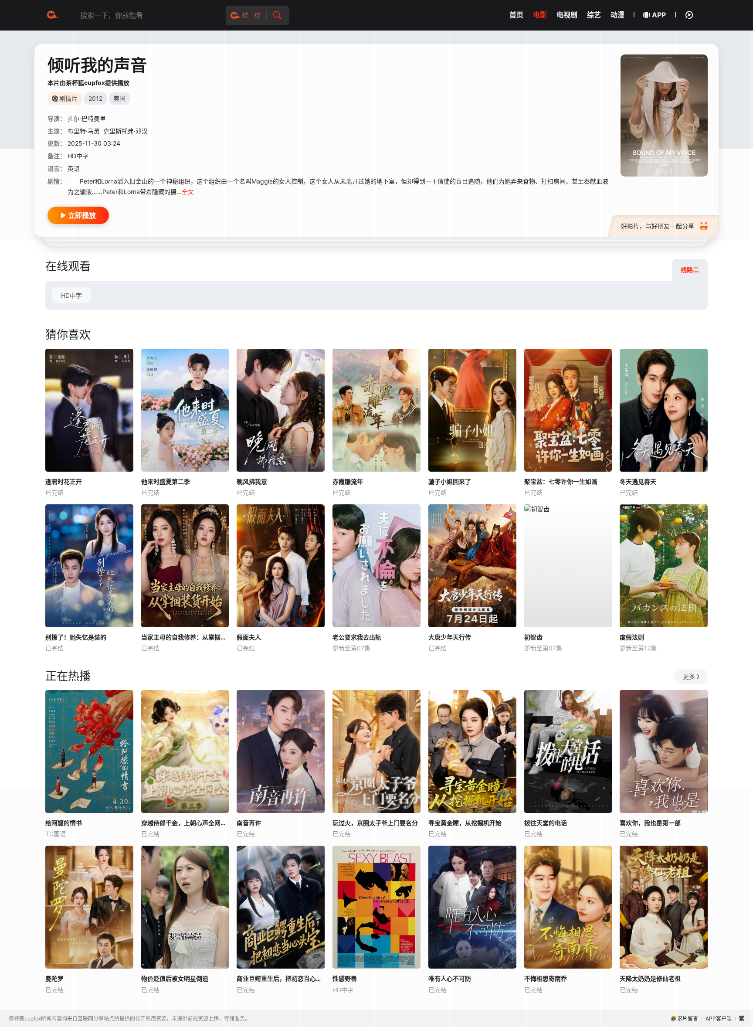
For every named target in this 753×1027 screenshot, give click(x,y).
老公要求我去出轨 (356, 637)
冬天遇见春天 (638, 481)
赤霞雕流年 (347, 481)
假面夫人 (249, 637)
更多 (689, 676)
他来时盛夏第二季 (165, 481)
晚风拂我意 (252, 481)
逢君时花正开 (63, 481)
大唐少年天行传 (449, 637)
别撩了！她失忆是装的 (75, 637)
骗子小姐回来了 (449, 481)
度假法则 (632, 637)
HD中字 (71, 295)
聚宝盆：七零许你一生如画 (560, 481)
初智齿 (533, 637)
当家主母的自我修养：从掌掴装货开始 (185, 637)
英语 (74, 168)
